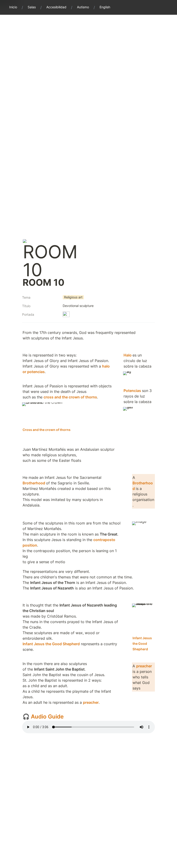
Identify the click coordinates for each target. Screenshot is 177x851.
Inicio (13, 7)
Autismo (83, 7)
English (105, 7)
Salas (32, 7)
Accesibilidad (56, 7)
